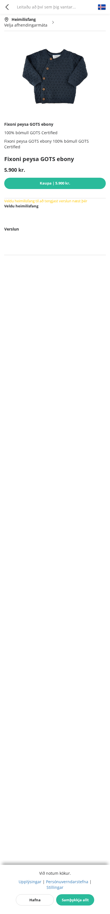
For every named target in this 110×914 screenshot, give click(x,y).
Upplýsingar (30, 881)
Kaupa (55, 183)
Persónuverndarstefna (67, 881)
